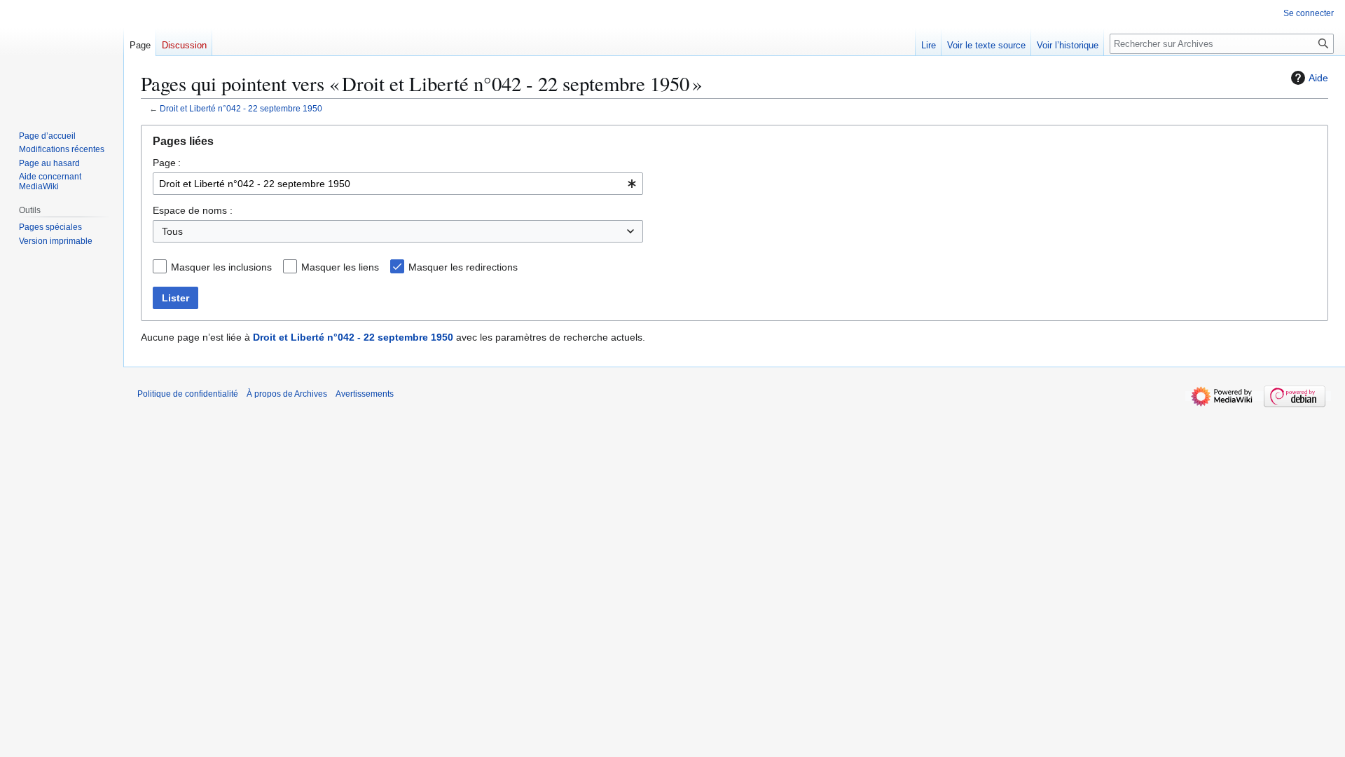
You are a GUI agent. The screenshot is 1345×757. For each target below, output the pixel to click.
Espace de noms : (193, 210)
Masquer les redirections (463, 267)
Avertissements (365, 394)
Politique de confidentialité (187, 394)
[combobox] (398, 183)
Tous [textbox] (172, 231)
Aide (1318, 77)
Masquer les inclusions (221, 267)
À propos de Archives (287, 394)
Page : (167, 162)
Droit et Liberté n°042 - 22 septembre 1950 (241, 108)
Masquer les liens (340, 267)
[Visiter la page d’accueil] (62, 56)
